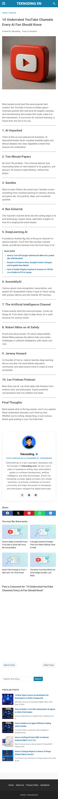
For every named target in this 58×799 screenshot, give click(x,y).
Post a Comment (29, 31)
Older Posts (49, 665)
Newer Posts (9, 665)
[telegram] (50, 513)
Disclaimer (45, 785)
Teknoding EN (29, 4)
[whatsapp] (39, 513)
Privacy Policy (32, 785)
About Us (20, 785)
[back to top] (52, 793)
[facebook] (7, 513)
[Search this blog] (54, 3)
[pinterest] (29, 513)
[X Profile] (22, 495)
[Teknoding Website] (35, 495)
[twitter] (18, 513)
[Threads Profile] (29, 495)
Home (11, 785)
